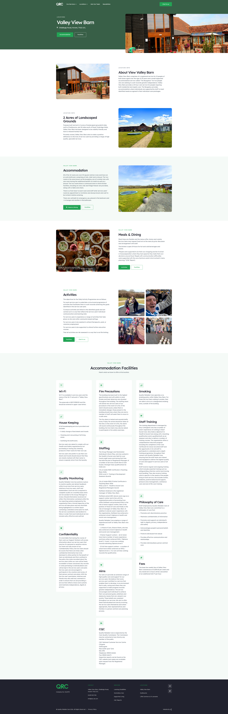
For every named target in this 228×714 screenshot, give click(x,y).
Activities (124, 267)
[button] (71, 4)
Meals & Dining (72, 207)
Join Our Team (95, 4)
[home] (59, 4)
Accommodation (65, 34)
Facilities (80, 34)
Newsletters (106, 4)
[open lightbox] (131, 302)
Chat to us (165, 4)
